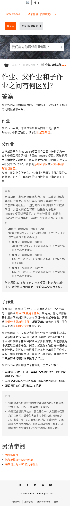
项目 (26, 321)
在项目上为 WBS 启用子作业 (21, 464)
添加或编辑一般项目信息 (19, 459)
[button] (61, 47)
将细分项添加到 (14, 321)
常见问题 (30, 64)
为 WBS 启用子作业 (27, 313)
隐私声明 (16, 501)
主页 (14, 64)
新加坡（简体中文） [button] (41, 14)
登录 (56, 501)
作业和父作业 (21, 326)
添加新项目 (43, 132)
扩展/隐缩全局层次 (8, 65)
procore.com (13, 14)
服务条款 (28, 501)
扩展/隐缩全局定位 (64, 64)
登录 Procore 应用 (31, 26)
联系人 (10, 26)
